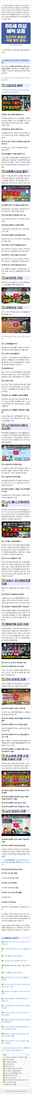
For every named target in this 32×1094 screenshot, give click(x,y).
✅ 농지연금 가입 (8, 1064)
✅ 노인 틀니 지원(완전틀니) (12, 1071)
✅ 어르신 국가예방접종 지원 (12, 1073)
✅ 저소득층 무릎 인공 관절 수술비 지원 (15, 1080)
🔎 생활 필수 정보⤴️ (9, 1084)
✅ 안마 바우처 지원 (9, 1077)
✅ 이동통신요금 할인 (10, 1062)
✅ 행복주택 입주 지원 (10, 1075)
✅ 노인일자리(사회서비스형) (12, 1068)
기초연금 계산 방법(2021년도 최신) (15, 960)
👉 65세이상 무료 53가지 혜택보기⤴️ (15, 1057)
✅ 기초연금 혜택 (8, 1059)
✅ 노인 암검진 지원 (9, 1082)
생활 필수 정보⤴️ (9, 938)
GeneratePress (23, 1091)
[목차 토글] (26, 1055)
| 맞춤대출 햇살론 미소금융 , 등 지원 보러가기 (15, 862)
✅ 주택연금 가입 (8, 1066)
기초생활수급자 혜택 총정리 (13, 956)
